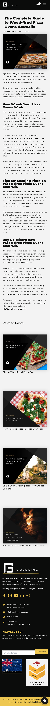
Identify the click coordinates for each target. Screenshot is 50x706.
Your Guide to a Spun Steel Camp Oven (23, 545)
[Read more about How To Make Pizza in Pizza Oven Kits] (25, 409)
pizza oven (27, 300)
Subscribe (42, 652)
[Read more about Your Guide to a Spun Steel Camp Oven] (25, 526)
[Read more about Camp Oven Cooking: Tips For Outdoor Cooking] (25, 466)
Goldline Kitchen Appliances (29, 699)
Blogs (38, 702)
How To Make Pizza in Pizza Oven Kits (23, 429)
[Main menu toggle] (45, 5)
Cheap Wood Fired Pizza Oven (19, 372)
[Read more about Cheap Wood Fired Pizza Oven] (25, 352)
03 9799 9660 (12, 617)
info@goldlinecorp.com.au (14, 309)
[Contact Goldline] (44, 700)
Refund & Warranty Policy (25, 702)
